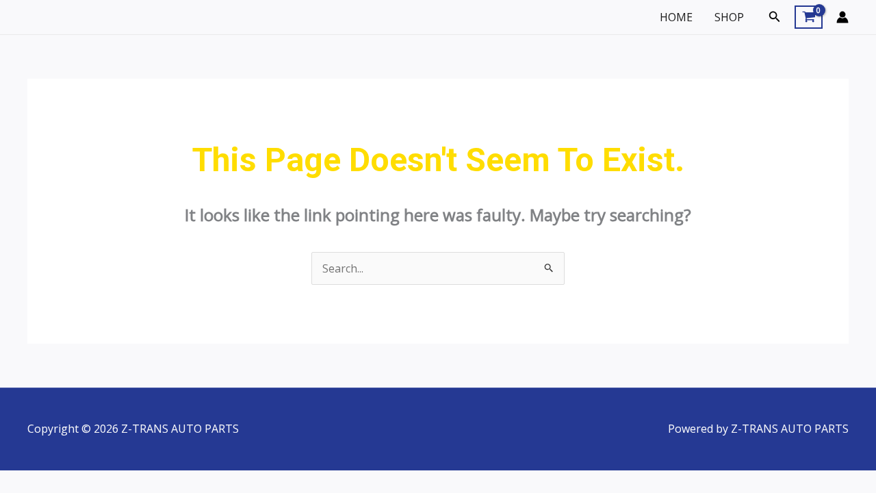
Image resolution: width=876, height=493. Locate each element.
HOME (676, 17)
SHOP (729, 17)
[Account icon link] (842, 17)
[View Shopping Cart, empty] (809, 17)
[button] (775, 17)
